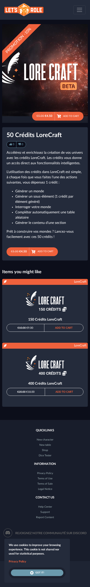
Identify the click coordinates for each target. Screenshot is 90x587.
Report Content (45, 517)
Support (45, 512)
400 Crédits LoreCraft (45, 383)
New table (45, 445)
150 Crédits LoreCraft (45, 319)
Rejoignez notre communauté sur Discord (51, 533)
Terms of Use (45, 478)
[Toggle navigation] (79, 9)
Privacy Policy (45, 473)
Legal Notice (45, 489)
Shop (45, 450)
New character (45, 439)
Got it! (39, 572)
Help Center (45, 506)
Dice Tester (45, 455)
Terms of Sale (45, 483)
